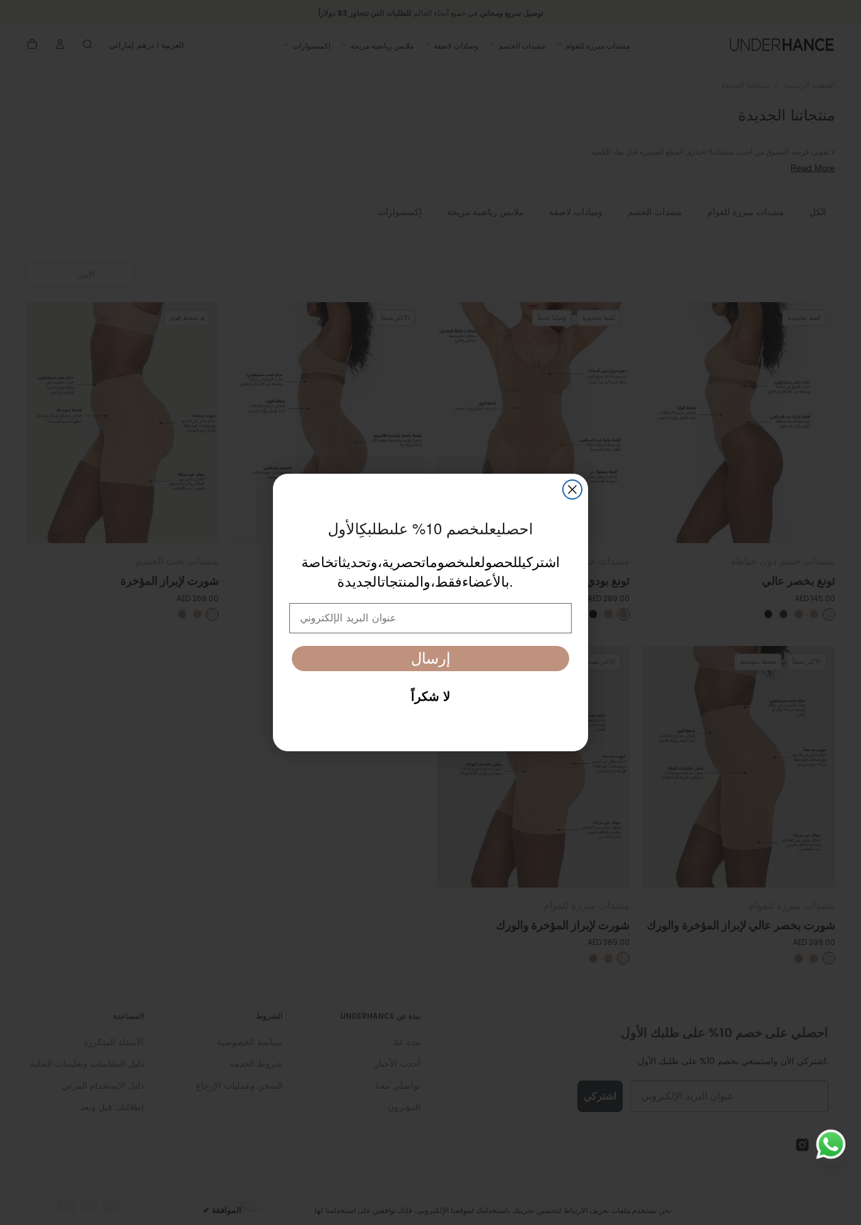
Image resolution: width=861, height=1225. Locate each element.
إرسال (431, 658)
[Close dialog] (572, 489)
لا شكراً (430, 696)
